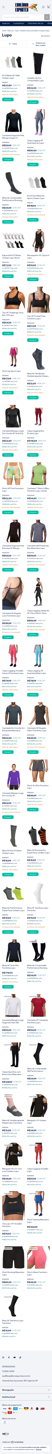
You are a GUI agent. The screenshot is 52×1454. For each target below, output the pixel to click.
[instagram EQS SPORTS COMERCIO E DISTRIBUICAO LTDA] (3, 1357)
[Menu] (3, 7)
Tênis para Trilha (35, 23)
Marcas (6, 23)
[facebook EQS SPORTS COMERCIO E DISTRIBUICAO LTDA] (9, 1357)
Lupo (17, 31)
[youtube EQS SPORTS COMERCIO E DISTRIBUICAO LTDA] (15, 1357)
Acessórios (18, 23)
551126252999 (8, 1366)
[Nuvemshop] (13, 1443)
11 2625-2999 (8, 1371)
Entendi (39, 1449)
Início (4, 31)
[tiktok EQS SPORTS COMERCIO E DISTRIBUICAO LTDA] (20, 1357)
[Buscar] (47, 17)
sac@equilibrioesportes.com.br (16, 1376)
